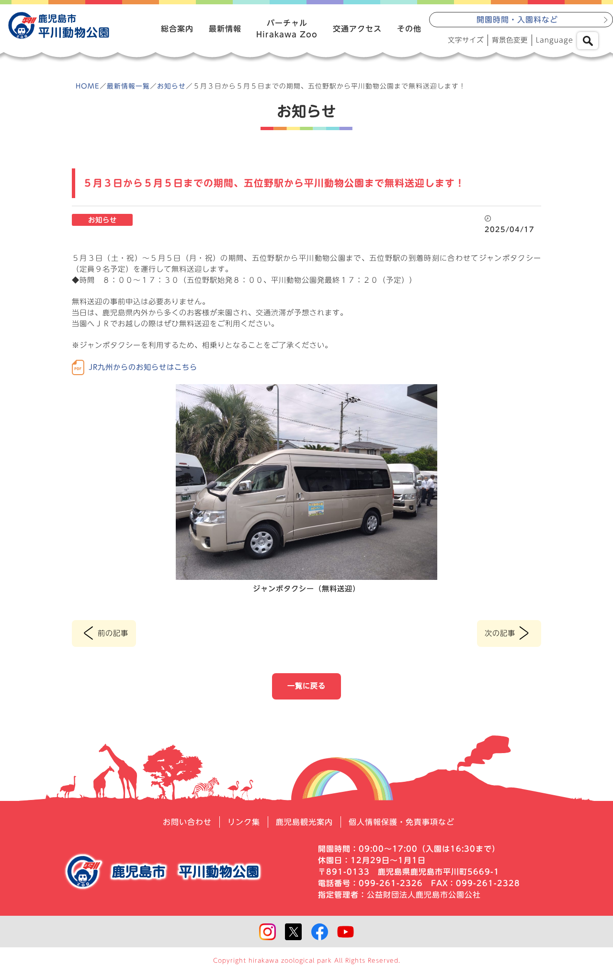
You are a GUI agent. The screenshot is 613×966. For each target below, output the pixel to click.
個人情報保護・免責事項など (401, 822)
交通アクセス (357, 29)
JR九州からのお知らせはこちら (143, 367)
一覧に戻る (306, 685)
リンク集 (243, 822)
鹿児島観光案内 (304, 822)
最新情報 (225, 29)
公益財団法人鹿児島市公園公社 (424, 895)
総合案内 (177, 29)
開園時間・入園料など (517, 19)
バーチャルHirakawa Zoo (287, 28)
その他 (409, 29)
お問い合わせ (187, 822)
